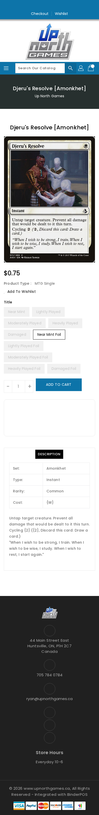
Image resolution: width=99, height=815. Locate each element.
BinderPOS (77, 794)
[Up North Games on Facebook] (40, 6)
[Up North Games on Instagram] (49, 6)
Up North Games (49, 96)
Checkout (40, 13)
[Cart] (91, 68)
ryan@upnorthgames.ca (49, 698)
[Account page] (81, 68)
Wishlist (61, 13)
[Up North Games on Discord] (59, 6)
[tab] (49, 454)
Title (8, 302)
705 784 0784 (49, 675)
